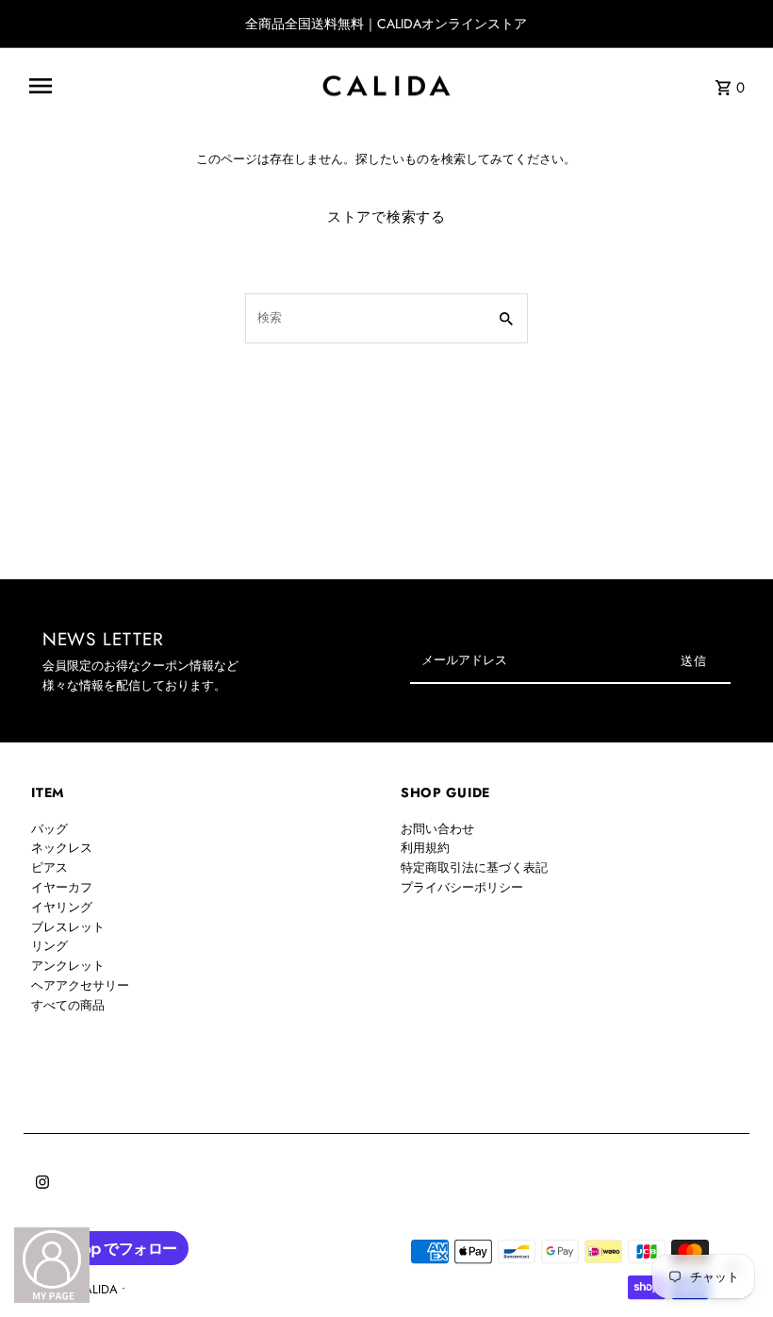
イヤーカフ (61, 887)
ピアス (49, 867)
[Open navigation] (166, 85)
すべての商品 (68, 1005)
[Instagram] (40, 1184)
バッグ (49, 829)
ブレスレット (68, 927)
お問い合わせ (437, 829)
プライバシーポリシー (462, 887)
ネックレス (61, 848)
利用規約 (425, 848)
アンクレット (68, 966)
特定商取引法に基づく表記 (474, 867)
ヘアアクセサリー (80, 985)
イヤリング (61, 907)
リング (49, 946)
